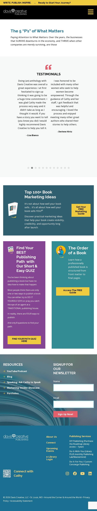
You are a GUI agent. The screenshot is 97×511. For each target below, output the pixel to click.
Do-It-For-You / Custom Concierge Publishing (80, 463)
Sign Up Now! (65, 414)
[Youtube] (82, 473)
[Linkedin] (90, 473)
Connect (51, 442)
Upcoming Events (52, 449)
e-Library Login (51, 458)
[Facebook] (75, 473)
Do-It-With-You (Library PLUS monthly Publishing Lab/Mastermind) (81, 454)
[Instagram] (67, 473)
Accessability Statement (21, 500)
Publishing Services (80, 436)
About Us (51, 436)
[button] (28, 168)
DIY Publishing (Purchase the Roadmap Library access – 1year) (81, 444)
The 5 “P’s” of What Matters (37, 31)
